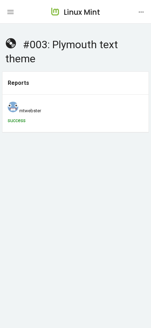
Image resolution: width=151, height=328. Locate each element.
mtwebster (30, 110)
